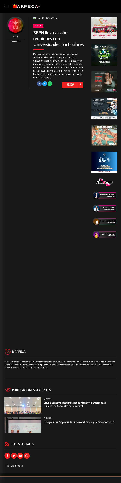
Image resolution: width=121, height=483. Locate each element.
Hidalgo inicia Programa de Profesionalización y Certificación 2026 (79, 422)
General (38, 26)
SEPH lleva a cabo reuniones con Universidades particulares (58, 38)
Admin (15, 36)
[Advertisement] (104, 288)
